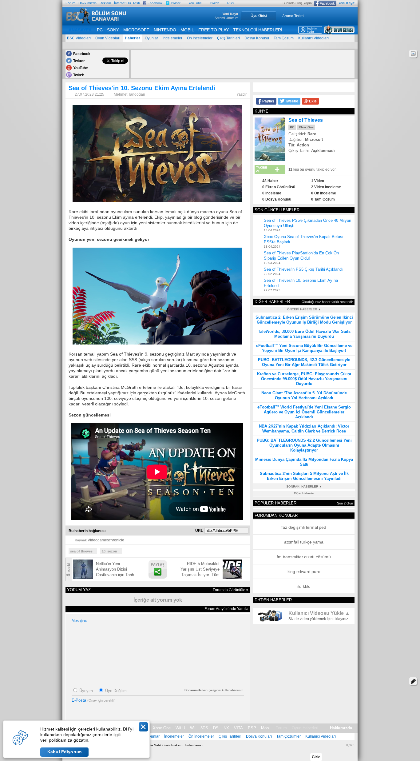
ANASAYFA (80, 29)
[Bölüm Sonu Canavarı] (96, 22)
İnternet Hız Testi (127, 3)
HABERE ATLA (413, 54)
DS (216, 728)
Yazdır (241, 94)
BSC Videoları (79, 38)
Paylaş (268, 101)
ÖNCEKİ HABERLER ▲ (304, 309)
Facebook (155, 3)
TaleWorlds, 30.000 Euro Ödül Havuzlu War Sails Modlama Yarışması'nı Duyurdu (304, 334)
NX (226, 728)
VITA (238, 728)
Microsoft (314, 139)
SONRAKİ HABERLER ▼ (304, 486)
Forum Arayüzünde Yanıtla (226, 609)
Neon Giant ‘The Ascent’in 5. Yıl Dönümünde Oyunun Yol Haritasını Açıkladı (304, 395)
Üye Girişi (259, 16)
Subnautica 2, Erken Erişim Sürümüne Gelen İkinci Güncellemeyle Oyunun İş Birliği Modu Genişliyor (304, 320)
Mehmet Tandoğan (129, 94)
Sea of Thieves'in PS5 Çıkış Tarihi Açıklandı (303, 269)
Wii (193, 728)
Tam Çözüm (284, 38)
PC (100, 29)
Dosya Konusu (256, 38)
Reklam (105, 3)
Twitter (175, 3)
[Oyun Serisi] (339, 29)
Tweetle (291, 101)
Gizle (316, 757)
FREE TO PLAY (213, 29)
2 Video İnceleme (326, 187)
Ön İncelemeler (199, 38)
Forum (70, 3)
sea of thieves (81, 551)
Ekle (313, 101)
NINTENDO (165, 29)
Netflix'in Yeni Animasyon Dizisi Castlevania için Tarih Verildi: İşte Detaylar (115, 569)
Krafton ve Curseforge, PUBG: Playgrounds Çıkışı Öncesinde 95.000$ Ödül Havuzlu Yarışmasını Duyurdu (304, 379)
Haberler (132, 38)
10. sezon (109, 551)
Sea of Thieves (305, 120)
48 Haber (270, 181)
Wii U (180, 728)
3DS (204, 728)
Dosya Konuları (259, 736)
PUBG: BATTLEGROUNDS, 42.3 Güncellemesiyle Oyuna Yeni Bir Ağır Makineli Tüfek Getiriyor (304, 362)
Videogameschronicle (106, 540)
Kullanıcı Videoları (313, 38)
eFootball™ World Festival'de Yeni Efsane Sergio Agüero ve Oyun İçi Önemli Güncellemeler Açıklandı (304, 412)
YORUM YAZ (413, 681)
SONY (113, 29)
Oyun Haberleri (305, 728)
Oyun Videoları (107, 38)
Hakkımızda (87, 3)
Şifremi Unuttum (226, 18)
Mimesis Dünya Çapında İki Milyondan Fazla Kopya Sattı (304, 462)
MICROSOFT (136, 29)
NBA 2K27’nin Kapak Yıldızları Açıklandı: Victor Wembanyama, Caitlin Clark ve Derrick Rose (304, 428)
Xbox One (306, 127)
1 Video (317, 181)
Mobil (266, 728)
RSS (230, 3)
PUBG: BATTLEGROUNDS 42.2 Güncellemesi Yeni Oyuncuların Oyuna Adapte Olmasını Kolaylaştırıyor (304, 445)
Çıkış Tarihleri (228, 38)
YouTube (195, 3)
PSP (252, 728)
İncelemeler (172, 38)
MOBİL (187, 29)
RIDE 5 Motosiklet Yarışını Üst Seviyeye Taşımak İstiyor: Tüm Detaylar (200, 569)
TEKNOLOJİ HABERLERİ (257, 29)
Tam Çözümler (288, 736)
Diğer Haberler (304, 493)
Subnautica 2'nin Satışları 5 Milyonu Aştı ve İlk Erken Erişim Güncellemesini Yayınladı (304, 476)
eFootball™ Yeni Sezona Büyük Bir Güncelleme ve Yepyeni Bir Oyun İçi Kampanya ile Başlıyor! (304, 348)
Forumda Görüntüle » (230, 590)
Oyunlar (151, 38)
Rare (311, 134)
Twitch (214, 3)
